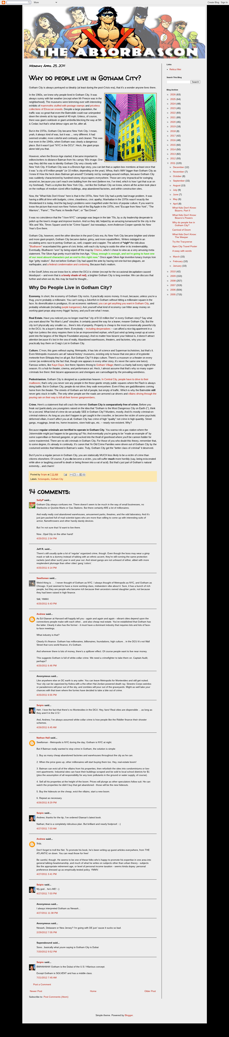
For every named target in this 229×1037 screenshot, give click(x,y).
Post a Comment (42, 984)
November (179, 171)
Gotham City (57, 479)
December (179, 167)
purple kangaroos (71, 307)
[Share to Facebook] (80, 474)
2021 (173, 117)
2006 (173, 289)
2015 (173, 145)
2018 (173, 131)
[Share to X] (77, 474)
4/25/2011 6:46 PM (47, 665)
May (175, 199)
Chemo (98, 250)
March (176, 256)
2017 (173, 135)
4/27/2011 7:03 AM (46, 828)
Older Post (150, 991)
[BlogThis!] (74, 474)
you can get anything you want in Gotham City (124, 303)
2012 (173, 158)
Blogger (129, 1015)
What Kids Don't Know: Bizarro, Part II (184, 209)
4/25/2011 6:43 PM (47, 603)
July (175, 190)
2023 (173, 108)
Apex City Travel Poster (184, 246)
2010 (173, 271)
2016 (173, 140)
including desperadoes (98, 328)
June (176, 194)
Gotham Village (104, 364)
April (175, 203)
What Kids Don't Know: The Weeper (184, 235)
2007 (173, 285)
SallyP (40, 500)
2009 (173, 276)
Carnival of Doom (181, 229)
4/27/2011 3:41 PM (47, 874)
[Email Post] (65, 474)
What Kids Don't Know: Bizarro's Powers (184, 216)
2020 (173, 122)
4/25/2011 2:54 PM (47, 538)
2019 (173, 126)
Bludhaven (35, 246)
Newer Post (36, 991)
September (179, 180)
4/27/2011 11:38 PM (47, 913)
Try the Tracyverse (182, 241)
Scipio (40, 705)
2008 (173, 280)
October (177, 176)
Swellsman (43, 578)
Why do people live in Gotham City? (183, 224)
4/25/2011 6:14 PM (47, 567)
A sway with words (182, 251)
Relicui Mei (175, 69)
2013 (173, 154)
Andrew (41, 614)
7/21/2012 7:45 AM (47, 977)
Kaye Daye (58, 364)
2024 (173, 103)
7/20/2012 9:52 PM (47, 951)
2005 (173, 294)
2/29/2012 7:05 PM (47, 932)
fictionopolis (44, 479)
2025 (173, 99)
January (177, 265)
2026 (173, 94)
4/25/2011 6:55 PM (47, 695)
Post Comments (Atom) (56, 996)
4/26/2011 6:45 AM (46, 727)
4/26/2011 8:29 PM (47, 802)
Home (93, 991)
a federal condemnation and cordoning (68, 264)
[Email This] (71, 474)
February (178, 261)
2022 (173, 112)
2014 (173, 149)
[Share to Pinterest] (84, 474)
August (177, 185)
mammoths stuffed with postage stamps (63, 105)
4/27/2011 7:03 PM (47, 893)
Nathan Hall (43, 737)
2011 (173, 163)
